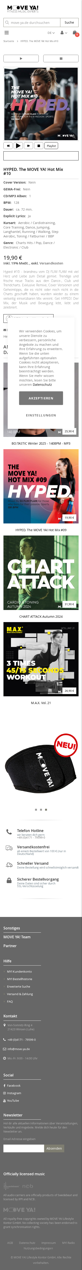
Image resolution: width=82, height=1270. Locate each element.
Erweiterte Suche (18, 986)
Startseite (8, 41)
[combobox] (31, 22)
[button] (51, 32)
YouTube (13, 1100)
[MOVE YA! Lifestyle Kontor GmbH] (21, 9)
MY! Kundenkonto (19, 971)
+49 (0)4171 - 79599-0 (22, 1039)
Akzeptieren (41, 398)
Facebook (13, 1085)
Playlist (51, 146)
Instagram (14, 1093)
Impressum (48, 1243)
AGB (10, 1243)
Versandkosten (51, 263)
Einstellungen (41, 415)
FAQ (10, 1001)
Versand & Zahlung (20, 994)
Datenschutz (42, 384)
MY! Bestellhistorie (19, 979)
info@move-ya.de (19, 1049)
